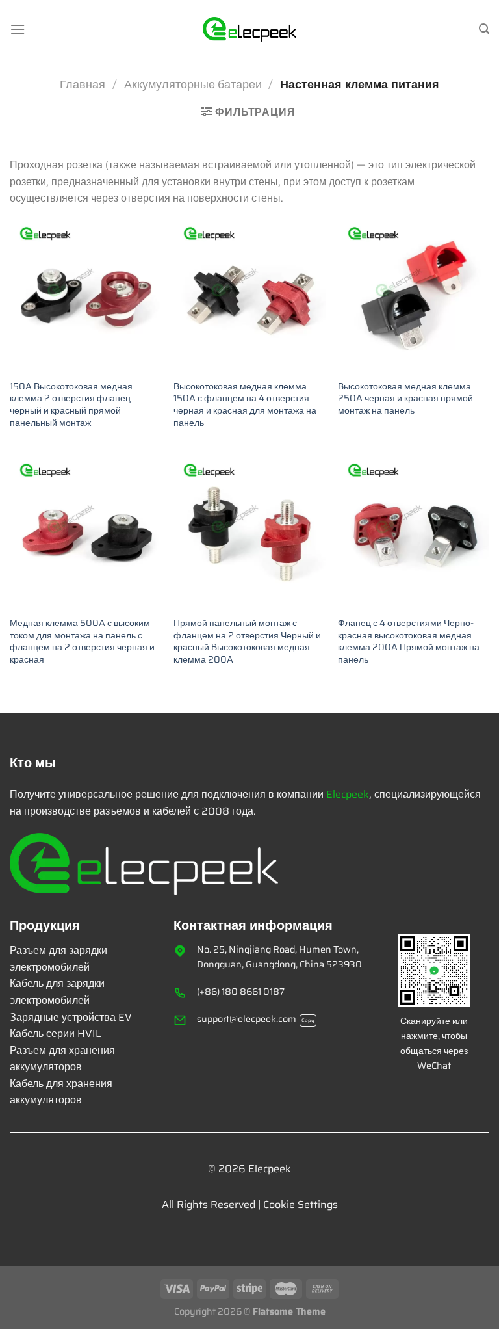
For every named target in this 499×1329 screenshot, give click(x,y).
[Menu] (17, 29)
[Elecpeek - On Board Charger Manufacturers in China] (250, 29)
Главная (82, 84)
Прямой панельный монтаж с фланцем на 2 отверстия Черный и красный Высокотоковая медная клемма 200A (247, 641)
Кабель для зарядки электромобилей (57, 991)
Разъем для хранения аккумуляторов (62, 1058)
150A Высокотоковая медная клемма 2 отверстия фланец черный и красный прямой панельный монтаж (71, 404)
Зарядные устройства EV (71, 1017)
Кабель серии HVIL (55, 1033)
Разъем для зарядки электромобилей (58, 958)
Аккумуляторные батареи (193, 84)
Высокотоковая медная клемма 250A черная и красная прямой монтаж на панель (405, 398)
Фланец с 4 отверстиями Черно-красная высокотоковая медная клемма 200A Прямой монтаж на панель (409, 641)
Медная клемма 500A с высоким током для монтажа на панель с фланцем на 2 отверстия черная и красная (82, 641)
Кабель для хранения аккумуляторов (61, 1092)
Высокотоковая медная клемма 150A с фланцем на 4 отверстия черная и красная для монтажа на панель (244, 404)
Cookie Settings (300, 1204)
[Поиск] (484, 29)
